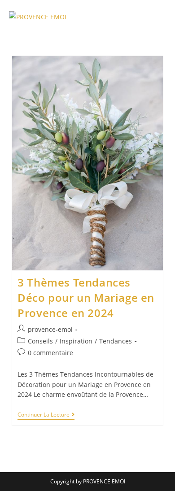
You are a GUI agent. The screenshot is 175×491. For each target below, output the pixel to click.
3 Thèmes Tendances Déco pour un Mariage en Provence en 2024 (86, 297)
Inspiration (76, 341)
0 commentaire (50, 352)
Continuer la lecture (46, 415)
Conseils (40, 341)
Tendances (115, 341)
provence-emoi (50, 329)
